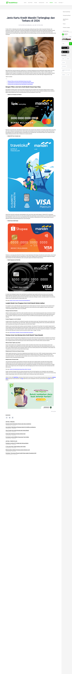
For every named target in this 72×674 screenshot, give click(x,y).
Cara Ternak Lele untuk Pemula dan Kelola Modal (17, 430)
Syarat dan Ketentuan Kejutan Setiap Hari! (15, 433)
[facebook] (7, 418)
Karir (47, 2)
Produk (35, 2)
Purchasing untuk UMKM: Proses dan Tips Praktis (17, 437)
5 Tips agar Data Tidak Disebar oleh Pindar (16, 446)
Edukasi (51, 2)
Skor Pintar (30, 2)
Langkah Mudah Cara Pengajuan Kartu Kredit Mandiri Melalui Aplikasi (21, 82)
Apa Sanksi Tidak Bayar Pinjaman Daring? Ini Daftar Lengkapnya (21, 427)
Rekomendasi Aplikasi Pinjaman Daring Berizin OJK (18, 449)
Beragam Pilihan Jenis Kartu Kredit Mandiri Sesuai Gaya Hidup (19, 81)
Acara (56, 2)
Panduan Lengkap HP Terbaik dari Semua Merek (17, 443)
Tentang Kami (41, 2)
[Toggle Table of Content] (6, 78)
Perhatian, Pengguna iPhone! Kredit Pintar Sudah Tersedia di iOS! (21, 453)
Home (25, 2)
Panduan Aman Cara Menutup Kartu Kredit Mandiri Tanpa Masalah (20, 84)
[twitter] (13, 418)
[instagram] (10, 418)
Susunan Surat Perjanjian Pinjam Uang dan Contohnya (18, 423)
